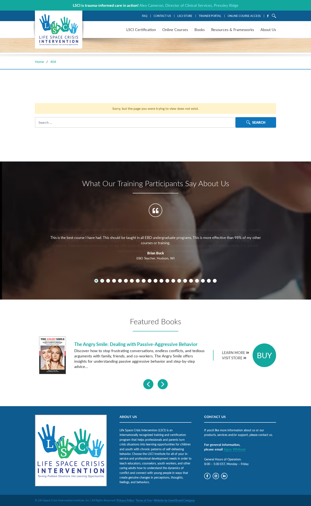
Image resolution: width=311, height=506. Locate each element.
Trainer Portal (210, 16)
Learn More (234, 352)
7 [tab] (132, 281)
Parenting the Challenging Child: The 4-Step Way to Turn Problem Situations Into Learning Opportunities (132, 344)
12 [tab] (161, 281)
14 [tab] (173, 281)
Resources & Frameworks (232, 29)
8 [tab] (138, 281)
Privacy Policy (125, 500)
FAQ (144, 16)
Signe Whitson (235, 449)
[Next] (163, 384)
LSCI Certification (141, 29)
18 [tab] (197, 281)
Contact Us (162, 16)
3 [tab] (108, 281)
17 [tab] (191, 281)
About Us (268, 29)
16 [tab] (185, 281)
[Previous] (148, 384)
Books (199, 29)
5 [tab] (120, 281)
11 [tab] (155, 281)
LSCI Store (184, 16)
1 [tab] (96, 281)
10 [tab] (149, 281)
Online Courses (175, 29)
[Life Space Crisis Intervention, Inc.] (58, 30)
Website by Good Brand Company (174, 500)
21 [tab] (215, 281)
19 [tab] (203, 281)
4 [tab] (114, 281)
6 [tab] (126, 281)
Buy (264, 355)
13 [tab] (167, 281)
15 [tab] (179, 281)
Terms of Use (144, 500)
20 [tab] (209, 281)
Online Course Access (244, 16)
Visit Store (232, 357)
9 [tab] (144, 281)
